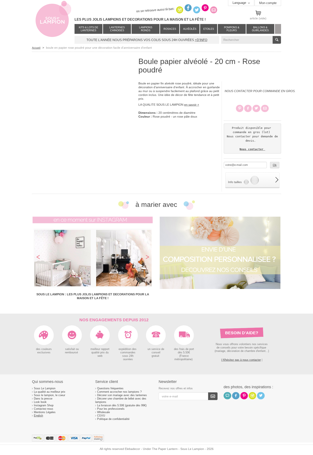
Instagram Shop (43, 405)
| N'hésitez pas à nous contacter (241, 359)
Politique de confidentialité (113, 419)
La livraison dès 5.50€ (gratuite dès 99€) (121, 405)
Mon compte (268, 3)
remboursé (72, 352)
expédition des (128, 349)
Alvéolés (189, 28)
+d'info (201, 40)
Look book (40, 402)
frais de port (186, 349)
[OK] (213, 396)
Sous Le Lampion (44, 388)
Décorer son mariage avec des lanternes (122, 395)
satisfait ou (72, 349)
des (176, 349)
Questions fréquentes (110, 388)
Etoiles (208, 28)
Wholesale (103, 412)
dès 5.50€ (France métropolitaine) (183, 356)
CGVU (101, 415)
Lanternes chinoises (117, 29)
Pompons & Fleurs (231, 29)
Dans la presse (43, 398)
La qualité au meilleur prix (49, 391)
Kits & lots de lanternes (88, 29)
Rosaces (170, 28)
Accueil (36, 47)
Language (240, 2)
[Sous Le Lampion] (53, 21)
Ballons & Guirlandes (260, 29)
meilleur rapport (99, 349)
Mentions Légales (45, 412)
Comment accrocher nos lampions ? (119, 391)
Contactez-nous (43, 408)
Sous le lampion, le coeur (49, 395)
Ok (275, 165)
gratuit (156, 355)
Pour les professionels (111, 408)
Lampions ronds (145, 29)
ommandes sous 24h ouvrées (128, 356)
